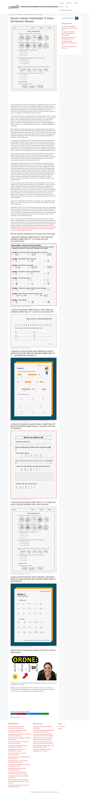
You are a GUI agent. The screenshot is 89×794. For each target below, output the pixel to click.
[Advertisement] (34, 97)
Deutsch (76, 3)
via (32, 306)
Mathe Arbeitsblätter (19, 14)
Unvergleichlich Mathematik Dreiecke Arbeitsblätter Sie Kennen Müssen (68, 33)
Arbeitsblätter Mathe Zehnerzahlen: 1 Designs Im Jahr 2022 (69, 43)
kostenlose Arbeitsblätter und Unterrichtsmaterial (47, 792)
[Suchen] (76, 18)
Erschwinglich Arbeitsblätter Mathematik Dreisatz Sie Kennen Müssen (69, 28)
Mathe (67, 6)
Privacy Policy (61, 726)
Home (14, 14)
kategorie (29, 689)
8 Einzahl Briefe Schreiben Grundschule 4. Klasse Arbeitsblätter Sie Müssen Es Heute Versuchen (18, 781)
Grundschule (69, 3)
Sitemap (60, 728)
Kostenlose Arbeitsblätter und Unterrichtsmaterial (39, 7)
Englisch (61, 6)
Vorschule (61, 3)
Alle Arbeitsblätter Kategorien (65, 10)
